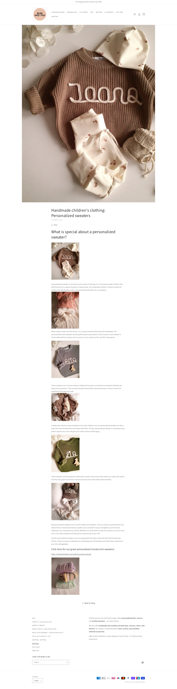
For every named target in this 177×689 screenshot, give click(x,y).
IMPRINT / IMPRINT (38, 625)
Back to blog (90, 603)
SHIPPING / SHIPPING (39, 640)
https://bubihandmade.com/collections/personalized (71, 554)
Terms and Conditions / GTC (41, 636)
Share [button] (55, 225)
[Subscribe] (66, 662)
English (36, 681)
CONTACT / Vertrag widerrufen (42, 622)
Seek (33, 618)
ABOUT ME (35, 651)
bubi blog (35, 643)
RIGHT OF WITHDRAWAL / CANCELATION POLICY (47, 633)
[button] (135, 14)
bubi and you (131, 682)
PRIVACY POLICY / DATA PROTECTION (44, 629)
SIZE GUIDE (36, 647)
